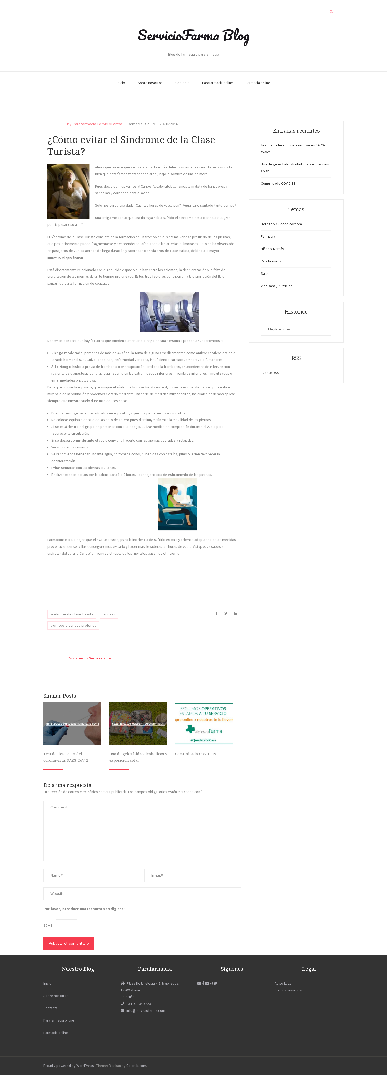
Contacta (182, 82)
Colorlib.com (136, 1065)
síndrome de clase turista (71, 614)
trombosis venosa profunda (73, 625)
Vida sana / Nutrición (276, 286)
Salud (150, 124)
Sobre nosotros (150, 82)
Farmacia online (258, 82)
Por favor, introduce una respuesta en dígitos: (84, 908)
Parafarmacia (271, 261)
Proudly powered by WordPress (68, 1065)
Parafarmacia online (217, 82)
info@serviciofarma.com (145, 1010)
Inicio (121, 82)
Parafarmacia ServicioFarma (97, 124)
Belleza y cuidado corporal (282, 224)
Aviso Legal (283, 983)
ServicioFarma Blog (194, 34)
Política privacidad (289, 990)
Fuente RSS (270, 372)
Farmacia (135, 124)
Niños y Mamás (272, 248)
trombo (108, 614)
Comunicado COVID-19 (195, 754)
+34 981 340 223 (138, 1003)
